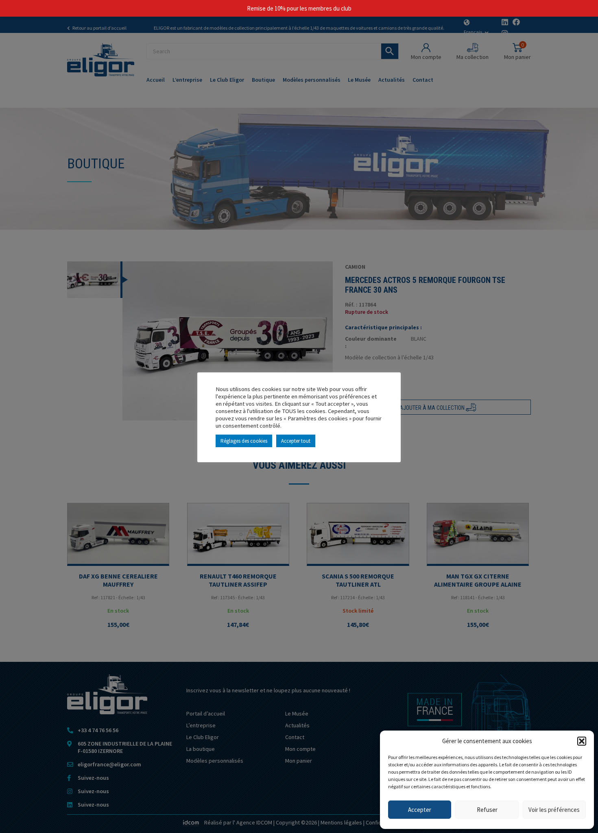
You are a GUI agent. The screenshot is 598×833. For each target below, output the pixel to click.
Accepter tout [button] (295, 440)
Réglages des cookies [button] (243, 440)
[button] (582, 741)
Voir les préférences (554, 809)
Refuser (487, 809)
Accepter (419, 809)
